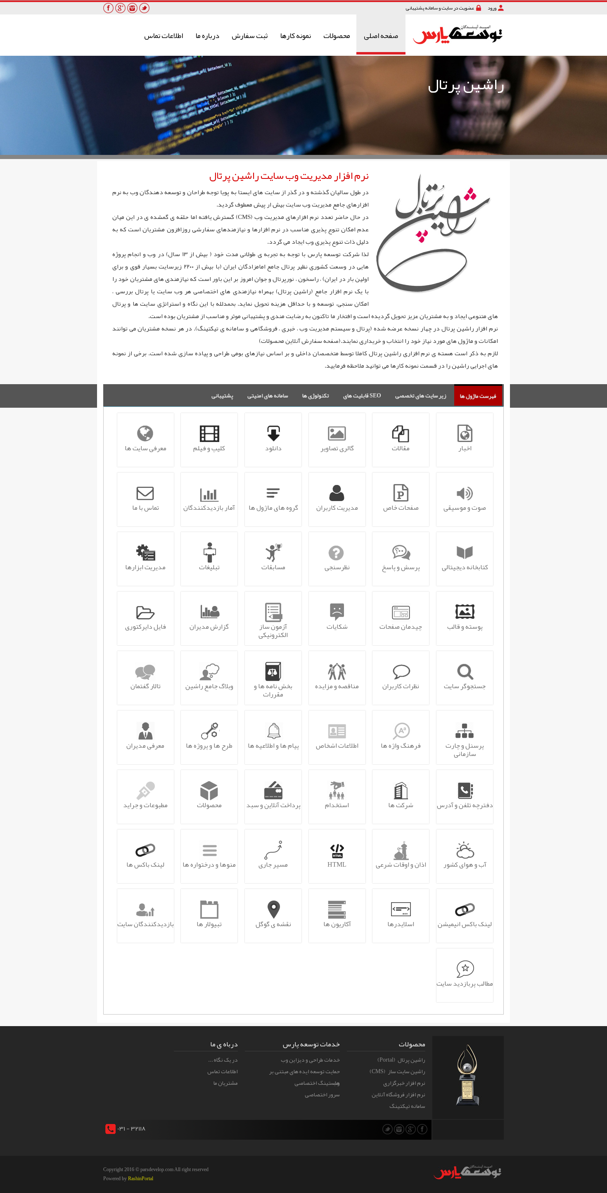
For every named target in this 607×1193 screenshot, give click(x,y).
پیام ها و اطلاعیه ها (273, 745)
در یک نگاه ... (223, 1059)
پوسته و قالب (465, 626)
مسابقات (273, 567)
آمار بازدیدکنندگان (209, 507)
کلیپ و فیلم (209, 448)
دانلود (273, 448)
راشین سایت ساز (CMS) (397, 1071)
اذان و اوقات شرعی (401, 864)
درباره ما (207, 35)
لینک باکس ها (145, 864)
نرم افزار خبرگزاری (403, 1082)
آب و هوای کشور (464, 864)
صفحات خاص (401, 507)
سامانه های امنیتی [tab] (267, 395)
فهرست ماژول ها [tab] (478, 396)
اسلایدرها (400, 924)
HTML (336, 864)
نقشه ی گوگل (273, 924)
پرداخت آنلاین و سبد (273, 805)
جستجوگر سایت (465, 686)
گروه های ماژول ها (273, 507)
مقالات (401, 448)
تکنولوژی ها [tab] (315, 395)
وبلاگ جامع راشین (209, 686)
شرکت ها (400, 805)
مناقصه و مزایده (337, 686)
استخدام (337, 805)
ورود (492, 8)
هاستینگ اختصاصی (317, 1082)
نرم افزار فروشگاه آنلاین (397, 1094)
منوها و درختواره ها (209, 864)
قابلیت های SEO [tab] (362, 395)
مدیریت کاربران (337, 507)
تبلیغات (209, 567)
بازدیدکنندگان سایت (145, 924)
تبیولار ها (209, 924)
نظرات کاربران (400, 686)
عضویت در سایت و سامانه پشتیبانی (439, 8)
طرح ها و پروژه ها (209, 745)
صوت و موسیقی (464, 507)
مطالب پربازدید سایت (464, 983)
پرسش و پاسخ (401, 567)
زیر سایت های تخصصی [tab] (420, 395)
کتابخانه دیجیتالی (465, 567)
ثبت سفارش (250, 35)
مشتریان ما (225, 1082)
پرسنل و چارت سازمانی (465, 749)
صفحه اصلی (381, 35)
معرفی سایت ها (145, 448)
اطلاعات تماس (163, 35)
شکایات (337, 626)
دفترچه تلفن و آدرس (465, 805)
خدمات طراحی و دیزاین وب (310, 1059)
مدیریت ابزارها (145, 567)
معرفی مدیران (145, 745)
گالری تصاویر (337, 448)
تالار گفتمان (145, 686)
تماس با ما (145, 507)
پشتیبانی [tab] (222, 395)
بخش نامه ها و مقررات (273, 690)
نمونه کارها (295, 35)
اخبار (465, 448)
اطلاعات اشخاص (337, 745)
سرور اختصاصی (322, 1094)
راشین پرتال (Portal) (401, 1059)
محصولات (336, 35)
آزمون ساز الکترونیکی (273, 631)
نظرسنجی (337, 567)
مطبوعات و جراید (145, 805)
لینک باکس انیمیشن (465, 924)
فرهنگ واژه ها (401, 745)
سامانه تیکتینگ (406, 1106)
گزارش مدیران (209, 626)
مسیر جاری (273, 864)
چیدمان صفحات (400, 626)
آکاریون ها (337, 924)
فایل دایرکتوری (145, 626)
